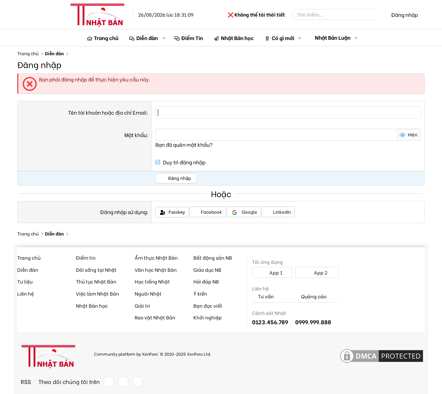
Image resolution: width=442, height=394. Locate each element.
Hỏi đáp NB (206, 281)
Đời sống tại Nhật (96, 269)
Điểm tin (86, 257)
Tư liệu (24, 281)
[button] (164, 37)
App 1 (275, 272)
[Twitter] (123, 381)
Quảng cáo (313, 296)
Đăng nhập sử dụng (123, 211)
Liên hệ (25, 293)
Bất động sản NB (212, 257)
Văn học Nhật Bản (156, 269)
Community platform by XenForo (152, 353)
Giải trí (142, 305)
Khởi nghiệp (207, 317)
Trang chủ (106, 37)
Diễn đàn (147, 37)
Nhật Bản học (237, 37)
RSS (26, 381)
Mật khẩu (135, 134)
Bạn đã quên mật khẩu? (184, 144)
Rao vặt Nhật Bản (155, 317)
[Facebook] (108, 381)
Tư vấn (265, 296)
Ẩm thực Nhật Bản (156, 257)
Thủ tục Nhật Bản (96, 281)
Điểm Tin (192, 37)
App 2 (320, 272)
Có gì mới (283, 37)
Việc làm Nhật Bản (97, 293)
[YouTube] (137, 381)
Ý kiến (200, 293)
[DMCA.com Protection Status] (381, 356)
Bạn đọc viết (207, 305)
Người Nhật (148, 293)
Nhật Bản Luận (332, 37)
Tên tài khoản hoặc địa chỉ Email (107, 112)
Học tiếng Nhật (152, 281)
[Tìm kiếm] (378, 14)
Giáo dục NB (207, 269)
